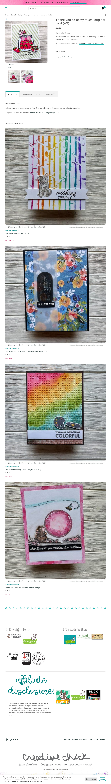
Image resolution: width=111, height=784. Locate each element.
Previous (11, 64)
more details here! (78, 2)
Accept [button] (102, 779)
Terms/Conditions (79, 739)
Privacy (67, 739)
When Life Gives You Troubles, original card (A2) (23, 587)
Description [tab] (12, 94)
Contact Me (93, 739)
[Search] (30, 8)
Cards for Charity (16, 15)
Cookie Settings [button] (91, 779)
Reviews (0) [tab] (50, 94)
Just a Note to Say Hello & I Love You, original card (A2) (26, 351)
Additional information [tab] (31, 94)
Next (9, 67)
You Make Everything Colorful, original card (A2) (23, 469)
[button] (26, 19)
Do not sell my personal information (23, 781)
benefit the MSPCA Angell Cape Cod (44, 113)
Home (7, 15)
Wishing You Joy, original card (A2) (18, 233)
